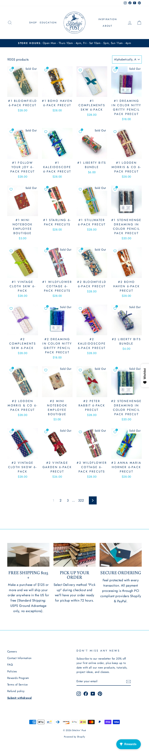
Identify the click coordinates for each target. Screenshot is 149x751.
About (107, 26)
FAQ (10, 665)
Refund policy (16, 691)
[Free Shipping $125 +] (28, 555)
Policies (12, 671)
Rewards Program (18, 678)
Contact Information (19, 658)
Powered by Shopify (74, 736)
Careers (12, 652)
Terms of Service (17, 685)
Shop (33, 22)
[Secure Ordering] (121, 555)
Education (48, 22)
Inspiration (107, 19)
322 (81, 500)
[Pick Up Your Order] (74, 555)
